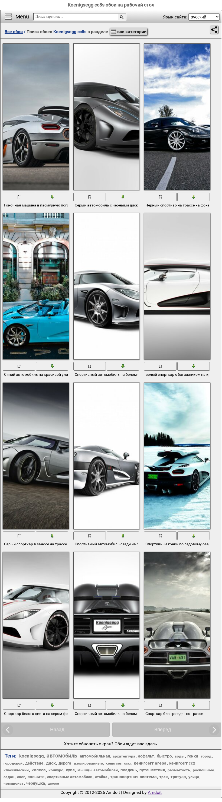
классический (16, 770)
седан (9, 777)
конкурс (55, 770)
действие (34, 763)
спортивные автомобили (69, 777)
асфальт (146, 756)
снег (21, 777)
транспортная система (133, 776)
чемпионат (14, 783)
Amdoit (155, 792)
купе (70, 770)
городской (13, 763)
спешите (36, 776)
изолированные (88, 763)
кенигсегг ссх (182, 763)
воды (180, 756)
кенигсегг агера (150, 763)
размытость (179, 770)
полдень (128, 770)
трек (163, 777)
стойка (101, 777)
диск (51, 763)
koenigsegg (31, 756)
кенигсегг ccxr (118, 763)
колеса (38, 769)
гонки (192, 756)
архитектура (124, 756)
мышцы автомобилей (97, 770)
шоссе (53, 783)
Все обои (14, 31)
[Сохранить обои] (52, 196)
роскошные (203, 770)
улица (193, 777)
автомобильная (95, 756)
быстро (164, 756)
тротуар (178, 776)
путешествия (152, 770)
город (206, 756)
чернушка (35, 783)
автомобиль (62, 755)
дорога (64, 763)
